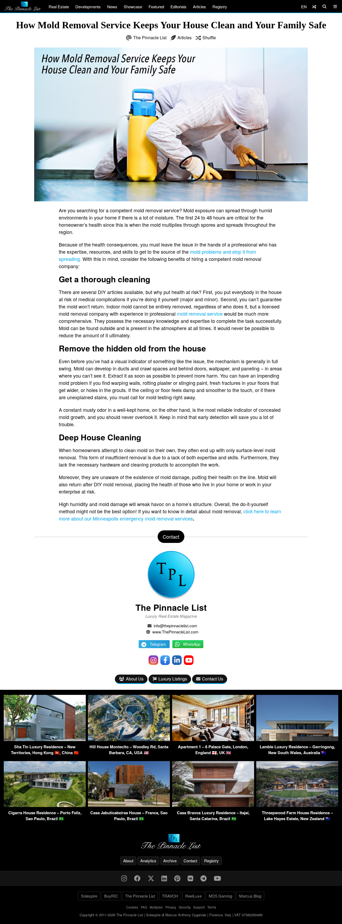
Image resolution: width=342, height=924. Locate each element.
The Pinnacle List (149, 37)
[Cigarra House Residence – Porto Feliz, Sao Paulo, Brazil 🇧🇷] (45, 805)
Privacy (170, 907)
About (128, 860)
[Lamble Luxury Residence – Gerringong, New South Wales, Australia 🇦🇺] (297, 739)
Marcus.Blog (250, 896)
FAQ (144, 907)
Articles (199, 6)
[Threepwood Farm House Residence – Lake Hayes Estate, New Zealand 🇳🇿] (297, 805)
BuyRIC (111, 896)
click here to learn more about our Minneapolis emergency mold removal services (170, 515)
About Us (134, 679)
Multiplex (156, 907)
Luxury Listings (172, 679)
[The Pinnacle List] (171, 842)
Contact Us (212, 679)
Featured (156, 6)
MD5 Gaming (220, 896)
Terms (211, 907)
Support (199, 907)
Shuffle (209, 37)
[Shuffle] (314, 6)
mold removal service (200, 313)
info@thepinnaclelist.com (175, 625)
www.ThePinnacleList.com (175, 632)
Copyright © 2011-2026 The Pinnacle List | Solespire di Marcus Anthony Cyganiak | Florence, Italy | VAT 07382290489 (171, 914)
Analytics (148, 860)
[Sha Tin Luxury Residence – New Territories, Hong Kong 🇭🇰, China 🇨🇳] (45, 739)
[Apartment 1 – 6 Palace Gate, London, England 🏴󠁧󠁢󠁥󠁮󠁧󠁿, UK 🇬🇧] (213, 739)
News (112, 6)
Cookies (132, 907)
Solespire (89, 896)
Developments (88, 6)
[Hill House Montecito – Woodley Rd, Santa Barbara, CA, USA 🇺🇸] (129, 739)
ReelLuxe (193, 896)
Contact (190, 860)
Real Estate (59, 6)
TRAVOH (170, 896)
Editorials (178, 6)
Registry (219, 6)
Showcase (133, 6)
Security (185, 907)
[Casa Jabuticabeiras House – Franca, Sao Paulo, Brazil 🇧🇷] (129, 805)
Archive (170, 860)
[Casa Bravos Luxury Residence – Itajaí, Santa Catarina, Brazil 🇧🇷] (213, 805)
